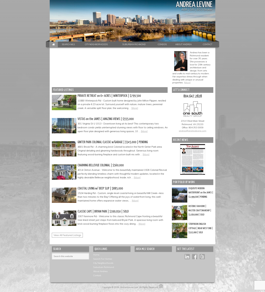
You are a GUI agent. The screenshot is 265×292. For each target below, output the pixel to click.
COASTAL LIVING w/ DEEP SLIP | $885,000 (100, 188)
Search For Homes (102, 258)
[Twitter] (202, 256)
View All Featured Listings (67, 235)
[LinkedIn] (187, 256)
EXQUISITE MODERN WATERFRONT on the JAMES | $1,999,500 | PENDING (200, 192)
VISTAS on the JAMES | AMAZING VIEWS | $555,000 (106, 119)
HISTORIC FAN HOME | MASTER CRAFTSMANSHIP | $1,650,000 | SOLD (199, 210)
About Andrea (100, 271)
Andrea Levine (194, 5)
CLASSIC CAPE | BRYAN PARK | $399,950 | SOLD (103, 211)
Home (96, 254)
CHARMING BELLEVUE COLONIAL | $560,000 (101, 165)
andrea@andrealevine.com (192, 130)
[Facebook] (194, 256)
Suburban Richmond (103, 267)
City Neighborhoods (103, 263)
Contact (97, 275)
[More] (187, 82)
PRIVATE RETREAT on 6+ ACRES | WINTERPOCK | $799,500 (109, 96)
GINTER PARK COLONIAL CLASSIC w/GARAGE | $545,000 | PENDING (113, 142)
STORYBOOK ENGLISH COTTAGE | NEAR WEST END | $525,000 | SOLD (200, 228)
